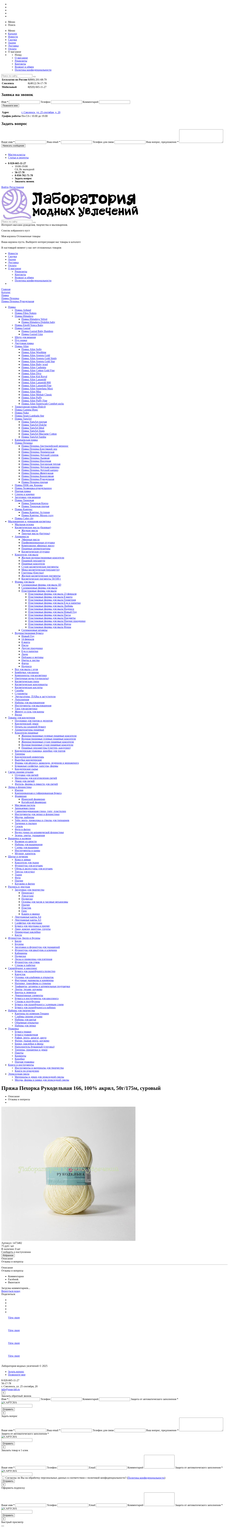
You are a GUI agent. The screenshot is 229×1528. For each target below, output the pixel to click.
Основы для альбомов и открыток (34, 977)
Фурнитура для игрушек (29, 865)
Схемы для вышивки (27, 847)
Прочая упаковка (24, 1061)
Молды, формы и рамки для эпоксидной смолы (42, 1079)
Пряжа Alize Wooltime (33, 352)
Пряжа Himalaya (24, 316)
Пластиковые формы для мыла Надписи (51, 609)
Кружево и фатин (25, 883)
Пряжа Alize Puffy (31, 397)
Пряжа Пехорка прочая (34, 482)
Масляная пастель (25, 805)
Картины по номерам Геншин (32, 1013)
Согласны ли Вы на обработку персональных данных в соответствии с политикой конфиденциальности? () (85, 1477)
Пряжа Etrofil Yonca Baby (29, 325)
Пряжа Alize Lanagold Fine (36, 385)
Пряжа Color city (24, 518)
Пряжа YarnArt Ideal (32, 427)
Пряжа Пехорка (24, 442)
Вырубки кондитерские (28, 759)
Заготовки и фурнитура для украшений (37, 947)
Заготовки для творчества (29, 889)
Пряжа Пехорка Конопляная (37, 476)
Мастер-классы (16, 154)
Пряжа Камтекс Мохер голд (37, 515)
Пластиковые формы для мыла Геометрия (52, 599)
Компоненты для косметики (31, 675)
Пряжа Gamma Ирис (26, 409)
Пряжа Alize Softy (31, 349)
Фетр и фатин (23, 829)
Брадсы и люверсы (25, 992)
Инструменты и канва (27, 850)
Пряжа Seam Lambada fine (29, 415)
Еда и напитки (29, 651)
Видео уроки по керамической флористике (39, 832)
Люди (24, 654)
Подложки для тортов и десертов (34, 720)
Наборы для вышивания (28, 844)
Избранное (8, 1255)
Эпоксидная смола (18, 1073)
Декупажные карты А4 (28, 916)
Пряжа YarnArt (23, 418)
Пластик (26, 907)
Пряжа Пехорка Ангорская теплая (40, 464)
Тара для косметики (26, 708)
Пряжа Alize (22, 346)
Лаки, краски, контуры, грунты (33, 929)
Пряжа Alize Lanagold (33, 379)
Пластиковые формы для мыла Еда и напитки (54, 602)
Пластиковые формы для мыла (38, 590)
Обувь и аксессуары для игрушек (34, 868)
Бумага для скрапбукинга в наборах (35, 1007)
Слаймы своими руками (28, 1016)
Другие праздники (32, 648)
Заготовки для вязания (28, 497)
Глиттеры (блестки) (32, 572)
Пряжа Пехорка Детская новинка (40, 467)
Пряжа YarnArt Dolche (34, 424)
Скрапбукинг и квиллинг (22, 968)
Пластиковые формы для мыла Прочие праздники (56, 621)
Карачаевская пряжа (26, 439)
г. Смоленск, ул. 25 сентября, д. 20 (40, 112)
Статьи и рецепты (18, 157)
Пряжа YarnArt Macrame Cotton (39, 433)
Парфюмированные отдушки (38, 542)
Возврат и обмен (24, 66)
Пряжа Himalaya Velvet (34, 319)
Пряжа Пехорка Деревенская (37, 452)
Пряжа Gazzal (22, 328)
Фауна (25, 663)
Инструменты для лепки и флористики (37, 814)
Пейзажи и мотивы (32, 657)
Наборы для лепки (25, 1025)
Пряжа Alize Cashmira (33, 367)
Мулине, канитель (25, 853)
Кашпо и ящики (30, 913)
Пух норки (21, 340)
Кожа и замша (23, 859)
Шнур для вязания (25, 337)
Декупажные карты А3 (28, 919)
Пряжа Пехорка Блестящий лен (39, 448)
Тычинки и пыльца (26, 823)
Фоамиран (21, 796)
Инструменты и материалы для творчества (39, 1067)
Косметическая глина (27, 681)
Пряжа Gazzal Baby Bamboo (37, 331)
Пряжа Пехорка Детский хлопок (40, 455)
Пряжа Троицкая (24, 500)
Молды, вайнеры (24, 817)
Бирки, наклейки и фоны (29, 1043)
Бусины (19, 944)
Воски (18, 714)
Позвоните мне (10, 105)
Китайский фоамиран (33, 802)
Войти (5, 187)
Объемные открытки (27, 1022)
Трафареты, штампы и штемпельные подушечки (42, 986)
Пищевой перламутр (33, 560)
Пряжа (12, 307)
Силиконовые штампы (34, 630)
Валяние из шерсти (26, 841)
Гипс (24, 910)
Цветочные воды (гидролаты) (32, 678)
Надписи (26, 666)
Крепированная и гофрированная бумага (38, 793)
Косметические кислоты (29, 687)
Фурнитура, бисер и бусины (24, 938)
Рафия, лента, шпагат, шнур (30, 1037)
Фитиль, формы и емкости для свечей (36, 784)
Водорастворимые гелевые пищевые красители (48, 738)
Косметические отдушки (35, 551)
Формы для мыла (24, 581)
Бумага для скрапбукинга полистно (35, 971)
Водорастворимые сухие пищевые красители (47, 744)
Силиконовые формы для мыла (39, 587)
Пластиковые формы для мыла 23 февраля (52, 593)
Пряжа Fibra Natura (25, 313)
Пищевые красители (33, 563)
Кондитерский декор (26, 723)
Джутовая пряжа (24, 343)
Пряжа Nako (22, 412)
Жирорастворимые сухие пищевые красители (47, 741)
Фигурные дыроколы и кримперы (34, 980)
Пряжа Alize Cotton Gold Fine (38, 370)
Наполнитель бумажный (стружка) (34, 1046)
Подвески (27, 898)
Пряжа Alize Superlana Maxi (37, 388)
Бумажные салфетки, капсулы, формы (36, 766)
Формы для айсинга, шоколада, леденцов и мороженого (47, 762)
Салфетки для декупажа (28, 922)
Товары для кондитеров (21, 717)
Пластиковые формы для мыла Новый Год (52, 612)
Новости (13, 36)
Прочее (19, 880)
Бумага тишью (23, 1031)
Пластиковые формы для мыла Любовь (50, 605)
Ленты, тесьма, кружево (28, 989)
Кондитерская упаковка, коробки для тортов (40, 750)
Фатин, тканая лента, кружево (32, 1040)
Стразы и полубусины (27, 1001)
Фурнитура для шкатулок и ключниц (36, 950)
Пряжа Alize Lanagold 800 (36, 382)
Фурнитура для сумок (27, 962)
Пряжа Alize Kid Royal (34, 376)
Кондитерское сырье (26, 769)
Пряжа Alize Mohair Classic (36, 394)
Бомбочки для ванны (27, 672)
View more (14, 1317)
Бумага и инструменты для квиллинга (37, 998)
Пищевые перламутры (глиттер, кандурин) (46, 747)
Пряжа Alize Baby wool (34, 364)
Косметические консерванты (31, 684)
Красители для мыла (26, 554)
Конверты (20, 1055)
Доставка (13, 45)
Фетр (18, 877)
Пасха (24, 645)
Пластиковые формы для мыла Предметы (52, 618)
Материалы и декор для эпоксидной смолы (39, 1076)
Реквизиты (21, 60)
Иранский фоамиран (33, 799)
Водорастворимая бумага (29, 633)
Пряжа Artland (23, 310)
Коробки (20, 1058)
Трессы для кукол (25, 871)
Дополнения (22, 699)
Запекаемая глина (25, 808)
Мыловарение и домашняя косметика (29, 521)
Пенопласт (27, 892)
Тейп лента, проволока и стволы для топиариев (42, 820)
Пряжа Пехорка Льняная (35, 458)
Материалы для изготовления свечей (36, 778)
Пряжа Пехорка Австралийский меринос (44, 445)
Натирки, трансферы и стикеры (33, 983)
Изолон (19, 790)
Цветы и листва (30, 660)
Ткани (18, 874)
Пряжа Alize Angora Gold (35, 355)
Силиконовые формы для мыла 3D (41, 584)
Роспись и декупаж (19, 886)
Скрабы (19, 690)
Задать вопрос (16, 1371)
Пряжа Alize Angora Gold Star (38, 361)
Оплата (12, 48)
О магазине (21, 57)
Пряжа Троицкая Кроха (34, 503)
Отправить (8, 1409)
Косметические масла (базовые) (33, 527)
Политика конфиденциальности (33, 69)
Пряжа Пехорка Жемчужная (37, 473)
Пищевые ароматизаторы (35, 548)
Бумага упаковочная (26, 1034)
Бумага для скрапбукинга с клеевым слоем (39, 1004)
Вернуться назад (10, 1291)
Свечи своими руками (21, 772)
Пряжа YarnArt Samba (33, 436)
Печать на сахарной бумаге (30, 726)
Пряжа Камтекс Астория (35, 512)
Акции (12, 42)
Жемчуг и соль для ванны (29, 711)
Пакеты (19, 1052)
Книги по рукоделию (27, 1070)
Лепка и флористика (20, 787)
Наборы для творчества (21, 1010)
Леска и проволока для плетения (33, 959)
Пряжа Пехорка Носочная (36, 461)
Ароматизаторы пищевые (29, 729)
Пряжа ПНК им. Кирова (29, 485)
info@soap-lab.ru (10, 1389)
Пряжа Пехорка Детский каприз (39, 470)
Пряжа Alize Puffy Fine (34, 400)
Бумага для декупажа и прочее (32, 926)
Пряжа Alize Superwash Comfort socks (42, 403)
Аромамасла (22, 536)
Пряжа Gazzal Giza (32, 334)
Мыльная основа (24, 524)
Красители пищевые (26, 732)
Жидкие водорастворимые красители (42, 557)
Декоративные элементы (29, 995)
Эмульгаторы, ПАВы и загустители (35, 696)
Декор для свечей (25, 781)
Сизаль (19, 826)
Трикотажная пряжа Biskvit (30, 406)
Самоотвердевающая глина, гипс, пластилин (40, 811)
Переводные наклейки (28, 932)
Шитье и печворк (18, 856)
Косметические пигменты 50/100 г (41, 578)
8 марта (25, 642)
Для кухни (27, 895)
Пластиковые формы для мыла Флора (49, 627)
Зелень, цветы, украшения (30, 835)
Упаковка (13, 1028)
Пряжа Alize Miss (31, 391)
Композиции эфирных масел (37, 545)
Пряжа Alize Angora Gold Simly (39, 358)
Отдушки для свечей (26, 775)
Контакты (20, 63)
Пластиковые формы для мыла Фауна (49, 624)
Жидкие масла (29, 530)
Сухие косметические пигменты (40, 566)
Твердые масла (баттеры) (35, 533)
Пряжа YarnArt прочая (34, 421)
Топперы (20, 753)
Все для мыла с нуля (26, 669)
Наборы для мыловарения (29, 702)
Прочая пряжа (23, 491)
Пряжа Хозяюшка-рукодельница (33, 488)
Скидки (12, 39)
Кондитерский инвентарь (29, 756)
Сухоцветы (21, 693)
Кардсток (20, 974)
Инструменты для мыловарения (33, 705)
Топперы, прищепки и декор (31, 1049)
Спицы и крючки (25, 494)
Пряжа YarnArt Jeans (33, 430)
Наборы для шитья (25, 1019)
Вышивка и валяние (19, 838)
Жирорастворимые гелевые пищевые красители (49, 735)
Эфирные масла (30, 539)
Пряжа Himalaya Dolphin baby (38, 322)
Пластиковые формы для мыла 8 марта (50, 596)
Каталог (12, 33)
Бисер (18, 941)
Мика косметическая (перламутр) (40, 569)
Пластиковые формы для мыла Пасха (49, 615)
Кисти (18, 935)
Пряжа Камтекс (24, 509)
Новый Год (27, 636)
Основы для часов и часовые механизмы (44, 901)
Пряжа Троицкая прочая (35, 506)
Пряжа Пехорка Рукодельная (37, 479)
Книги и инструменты (21, 1064)
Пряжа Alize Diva (31, 373)
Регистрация (16, 187)
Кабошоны (21, 953)
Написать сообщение (13, 145)
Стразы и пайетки (25, 965)
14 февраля (27, 639)
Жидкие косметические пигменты (41, 575)
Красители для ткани (27, 862)
